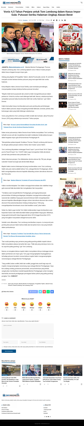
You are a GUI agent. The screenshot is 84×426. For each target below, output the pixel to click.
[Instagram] (50, 416)
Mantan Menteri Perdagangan (26, 283)
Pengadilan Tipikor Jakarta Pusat (43, 283)
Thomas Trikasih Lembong (15, 285)
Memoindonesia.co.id (16, 67)
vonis (31, 285)
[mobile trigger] (81, 2)
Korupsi (16, 283)
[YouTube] (48, 416)
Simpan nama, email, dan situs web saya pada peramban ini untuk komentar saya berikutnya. (28, 346)
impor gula (11, 283)
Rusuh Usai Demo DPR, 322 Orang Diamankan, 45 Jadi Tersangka (75, 95)
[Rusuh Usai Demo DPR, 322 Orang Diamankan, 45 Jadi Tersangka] (63, 96)
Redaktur (25, 20)
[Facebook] (45, 416)
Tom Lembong (26, 285)
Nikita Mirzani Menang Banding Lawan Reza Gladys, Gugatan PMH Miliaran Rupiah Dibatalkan (31, 379)
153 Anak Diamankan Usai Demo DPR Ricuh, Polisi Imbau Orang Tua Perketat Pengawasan (52, 379)
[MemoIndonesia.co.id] (12, 2)
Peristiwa (4, 375)
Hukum (25, 375)
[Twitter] (46, 416)
